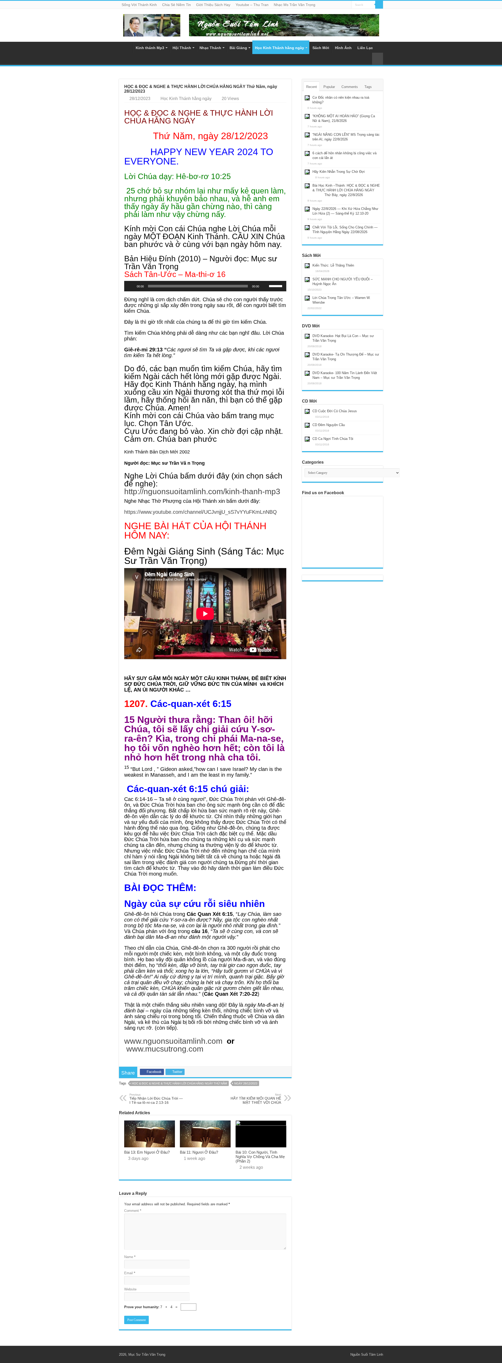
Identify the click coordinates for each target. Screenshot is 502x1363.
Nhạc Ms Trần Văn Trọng (294, 5)
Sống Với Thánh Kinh (139, 5)
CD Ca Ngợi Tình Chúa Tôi (332, 439)
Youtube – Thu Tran (252, 5)
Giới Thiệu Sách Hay (213, 5)
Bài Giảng (238, 48)
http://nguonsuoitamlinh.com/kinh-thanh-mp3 (202, 491)
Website (130, 1289)
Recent (311, 87)
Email (129, 1273)
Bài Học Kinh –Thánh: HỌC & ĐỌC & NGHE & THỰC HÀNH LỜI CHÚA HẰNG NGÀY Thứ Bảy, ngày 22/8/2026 (342, 190)
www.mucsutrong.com (164, 1049)
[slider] (276, 285)
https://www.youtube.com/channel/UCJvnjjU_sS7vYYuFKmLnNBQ (200, 512)
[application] (205, 286)
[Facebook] (344, 1354)
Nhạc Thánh (210, 48)
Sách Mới (320, 48)
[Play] (131, 286)
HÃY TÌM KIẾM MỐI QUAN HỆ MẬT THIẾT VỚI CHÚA (256, 1099)
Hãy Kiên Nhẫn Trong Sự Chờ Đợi (338, 172)
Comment (132, 1211)
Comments (349, 87)
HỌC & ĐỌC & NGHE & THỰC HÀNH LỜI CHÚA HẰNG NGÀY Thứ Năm (179, 1083)
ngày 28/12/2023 (245, 1083)
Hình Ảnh (343, 48)
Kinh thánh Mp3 (150, 48)
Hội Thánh (182, 48)
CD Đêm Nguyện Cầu (328, 425)
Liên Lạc (365, 48)
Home (126, 47)
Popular (329, 87)
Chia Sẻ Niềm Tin (176, 5)
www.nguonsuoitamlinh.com (173, 1041)
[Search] (379, 5)
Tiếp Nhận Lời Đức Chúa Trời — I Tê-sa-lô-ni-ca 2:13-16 (156, 1099)
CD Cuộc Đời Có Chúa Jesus (334, 411)
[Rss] (339, 1354)
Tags (368, 87)
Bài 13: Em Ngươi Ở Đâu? (147, 1152)
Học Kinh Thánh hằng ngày (279, 48)
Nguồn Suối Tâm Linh (366, 1354)
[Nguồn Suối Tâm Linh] (151, 24)
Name (129, 1257)
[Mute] (264, 286)
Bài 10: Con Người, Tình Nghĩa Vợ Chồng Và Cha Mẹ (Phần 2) (260, 1156)
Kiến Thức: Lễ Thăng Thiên (333, 265)
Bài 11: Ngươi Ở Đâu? (199, 1152)
